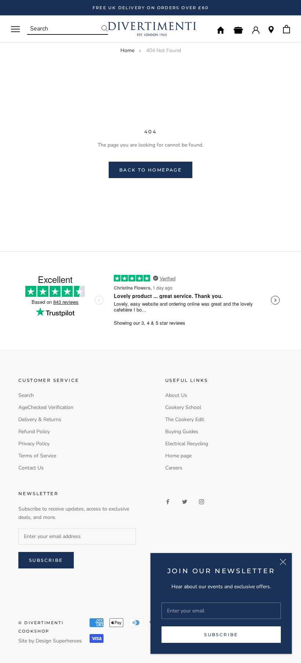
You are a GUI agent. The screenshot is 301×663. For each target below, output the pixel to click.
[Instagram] (201, 501)
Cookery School (183, 407)
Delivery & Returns (39, 419)
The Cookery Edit (184, 419)
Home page (178, 455)
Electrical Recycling (186, 443)
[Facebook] (167, 501)
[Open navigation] (15, 29)
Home (127, 50)
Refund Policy (34, 431)
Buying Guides (181, 431)
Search (26, 395)
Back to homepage (150, 170)
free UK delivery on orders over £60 (150, 7)
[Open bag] (286, 29)
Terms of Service (37, 455)
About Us (176, 395)
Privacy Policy (34, 443)
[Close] (283, 562)
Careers (173, 467)
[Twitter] (184, 501)
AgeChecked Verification (45, 407)
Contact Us (31, 467)
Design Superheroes (59, 640)
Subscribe (221, 634)
